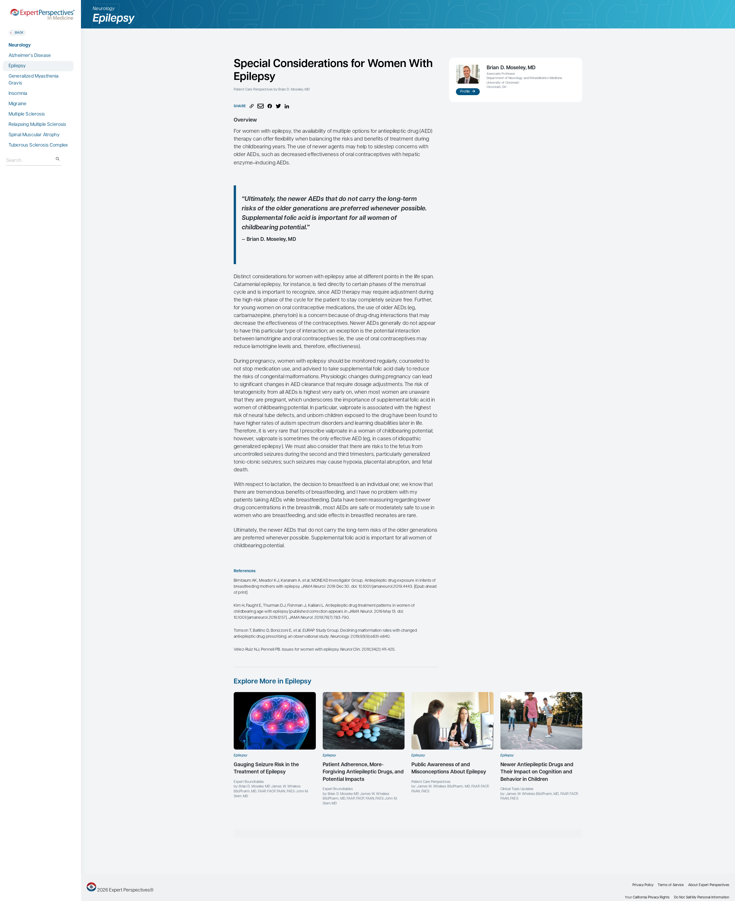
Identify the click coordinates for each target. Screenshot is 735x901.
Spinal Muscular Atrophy (34, 135)
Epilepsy (17, 66)
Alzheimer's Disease (30, 55)
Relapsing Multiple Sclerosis (37, 124)
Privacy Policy (643, 885)
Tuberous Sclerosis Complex (38, 145)
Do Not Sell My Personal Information (701, 897)
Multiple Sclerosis (27, 114)
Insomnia (18, 93)
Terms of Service (671, 885)
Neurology (20, 45)
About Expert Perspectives (708, 885)
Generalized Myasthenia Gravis (34, 80)
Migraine (17, 104)
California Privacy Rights (651, 897)
